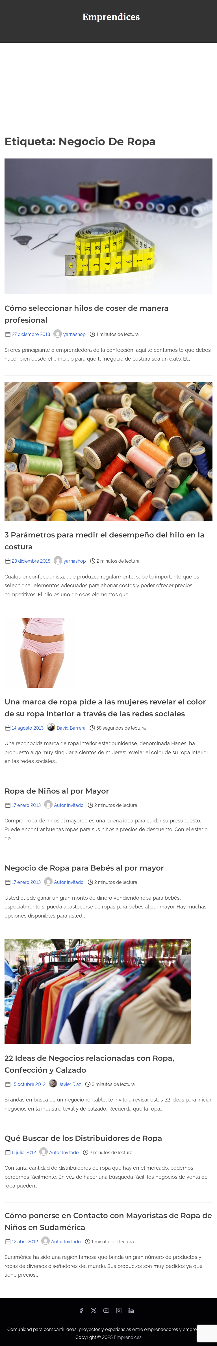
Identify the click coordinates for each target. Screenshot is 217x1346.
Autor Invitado (69, 805)
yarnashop (74, 334)
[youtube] (106, 1312)
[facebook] (81, 1312)
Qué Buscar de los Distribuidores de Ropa (83, 1138)
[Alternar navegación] (108, 35)
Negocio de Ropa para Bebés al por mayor (84, 868)
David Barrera (71, 728)
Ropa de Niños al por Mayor (57, 791)
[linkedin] (131, 1312)
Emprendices (128, 1337)
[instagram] (118, 1312)
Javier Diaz (70, 1084)
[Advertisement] (108, 88)
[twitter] (94, 1312)
